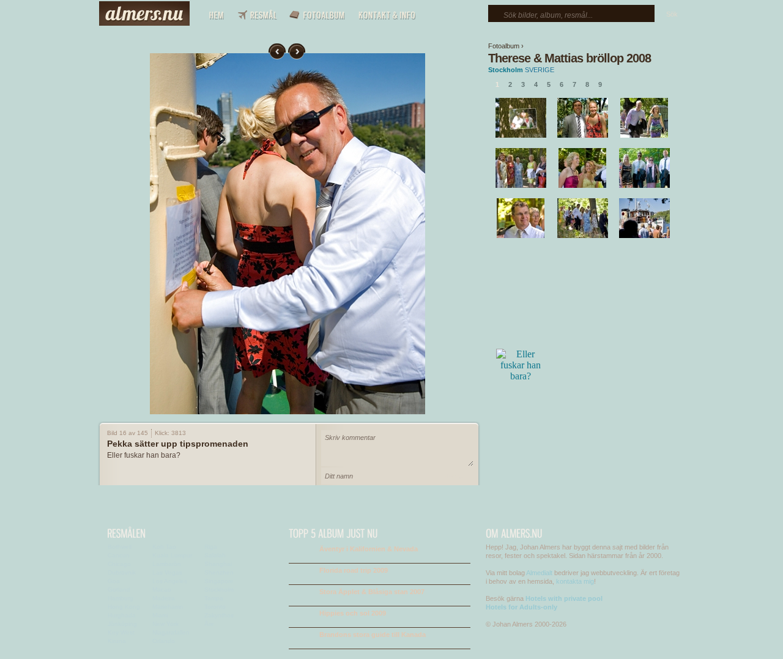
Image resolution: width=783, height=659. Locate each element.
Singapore (219, 581)
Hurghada (122, 615)
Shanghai (218, 563)
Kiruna (117, 641)
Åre (209, 623)
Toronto (215, 606)
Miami (160, 615)
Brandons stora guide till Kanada (372, 634)
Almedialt (539, 572)
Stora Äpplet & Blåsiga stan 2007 (372, 591)
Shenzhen (219, 572)
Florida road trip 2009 (353, 570)
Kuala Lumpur (172, 555)
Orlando (163, 641)
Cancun (119, 555)
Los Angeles (169, 581)
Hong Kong (124, 606)
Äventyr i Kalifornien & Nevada (368, 549)
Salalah (215, 555)
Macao (161, 589)
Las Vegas (167, 572)
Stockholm (505, 69)
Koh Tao (164, 546)
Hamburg (120, 598)
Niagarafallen (171, 632)
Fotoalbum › (506, 46)
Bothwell (120, 546)
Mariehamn (168, 606)
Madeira (163, 598)
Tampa (213, 598)
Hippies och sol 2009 (352, 613)
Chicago (119, 563)
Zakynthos (219, 615)
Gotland (119, 589)
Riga (210, 546)
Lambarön (166, 563)
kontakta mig (575, 581)
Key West (121, 632)
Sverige (539, 69)
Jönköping (122, 623)
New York (165, 623)
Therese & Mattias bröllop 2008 (569, 58)
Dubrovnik (122, 572)
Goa (114, 581)
